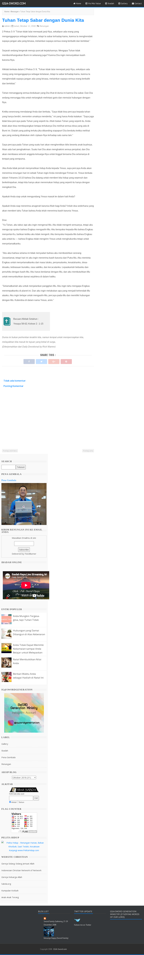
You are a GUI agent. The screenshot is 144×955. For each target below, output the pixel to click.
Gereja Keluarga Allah (11, 877)
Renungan (15, 11)
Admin (7, 26)
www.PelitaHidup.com (28, 850)
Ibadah (111, 3)
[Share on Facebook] (29, 361)
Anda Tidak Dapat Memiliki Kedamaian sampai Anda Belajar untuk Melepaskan (28, 648)
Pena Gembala (8, 480)
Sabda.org (6, 883)
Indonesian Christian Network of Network (21, 870)
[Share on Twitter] (41, 361)
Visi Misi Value (94, 3)
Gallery (124, 3)
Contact (138, 3)
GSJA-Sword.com (14, 3)
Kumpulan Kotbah (9, 890)
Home (78, 3)
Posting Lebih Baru (10, 451)
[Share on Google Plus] (53, 361)
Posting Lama (88, 451)
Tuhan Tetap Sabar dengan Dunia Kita (43, 20)
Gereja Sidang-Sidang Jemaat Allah (17, 863)
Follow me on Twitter (82, 925)
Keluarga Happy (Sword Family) (56, 938)
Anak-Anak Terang (10, 897)
